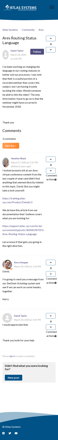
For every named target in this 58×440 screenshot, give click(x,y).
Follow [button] (37, 51)
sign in (12, 356)
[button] (52, 7)
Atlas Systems (10, 29)
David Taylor (17, 50)
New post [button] (13, 377)
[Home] (19, 7)
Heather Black (18, 158)
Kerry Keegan (21, 262)
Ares (41, 29)
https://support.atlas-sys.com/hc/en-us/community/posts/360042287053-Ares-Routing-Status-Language (23, 230)
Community (28, 29)
